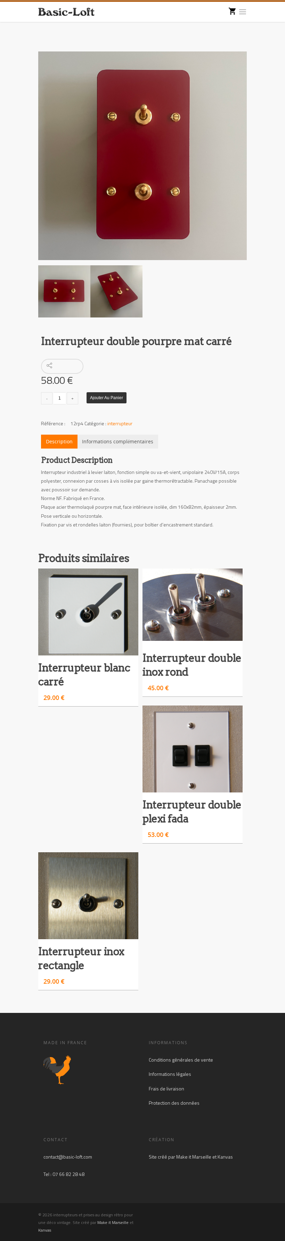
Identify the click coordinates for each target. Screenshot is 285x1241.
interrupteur (119, 423)
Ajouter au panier (106, 397)
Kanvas (225, 1156)
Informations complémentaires (117, 441)
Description (59, 441)
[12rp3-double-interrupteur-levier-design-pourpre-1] (142, 155)
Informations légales (170, 1074)
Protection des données (174, 1102)
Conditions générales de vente (181, 1059)
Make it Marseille (193, 1156)
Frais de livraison (166, 1088)
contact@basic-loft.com (67, 1156)
